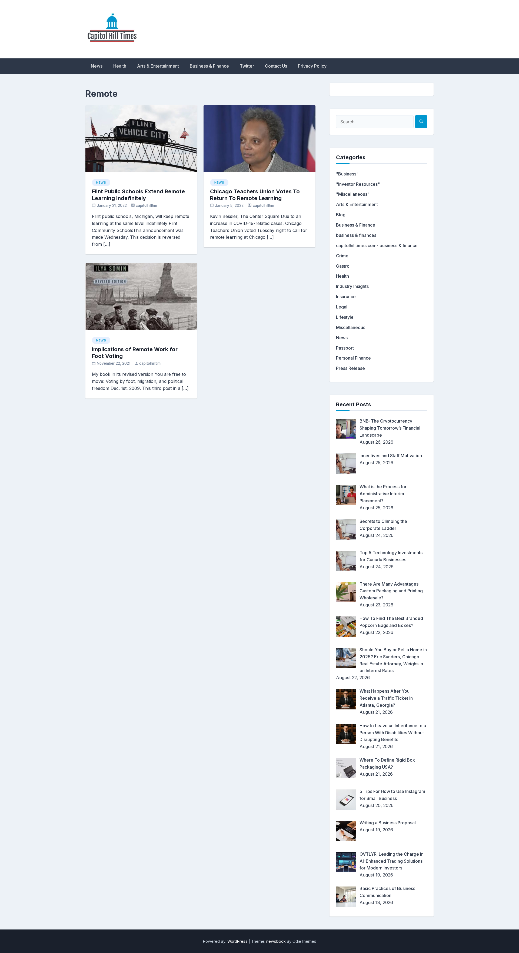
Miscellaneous (350, 327)
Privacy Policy (312, 66)
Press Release (350, 368)
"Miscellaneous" (353, 194)
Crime (342, 255)
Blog (340, 214)
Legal (341, 307)
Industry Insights (352, 286)
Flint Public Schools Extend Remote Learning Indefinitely (138, 194)
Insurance (346, 296)
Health (119, 66)
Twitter (247, 66)
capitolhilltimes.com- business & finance (377, 245)
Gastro (343, 266)
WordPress (237, 941)
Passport (345, 348)
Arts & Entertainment (158, 66)
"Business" (347, 174)
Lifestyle (345, 317)
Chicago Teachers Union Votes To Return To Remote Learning (255, 194)
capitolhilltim (146, 205)
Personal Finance (353, 358)
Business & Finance (209, 66)
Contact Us (276, 66)
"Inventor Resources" (358, 184)
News (96, 66)
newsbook (276, 941)
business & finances (356, 235)
